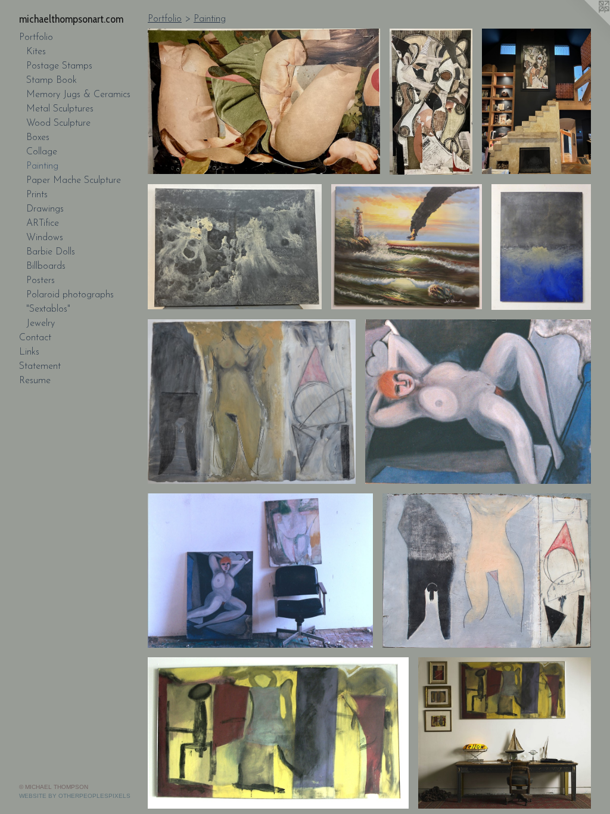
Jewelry (40, 323)
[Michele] (478, 401)
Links (29, 352)
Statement (40, 366)
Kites (36, 52)
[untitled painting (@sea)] (235, 247)
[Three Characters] (278, 732)
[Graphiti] (431, 102)
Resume (35, 381)
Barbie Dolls (50, 252)
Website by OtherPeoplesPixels (74, 796)
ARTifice (42, 223)
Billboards (46, 266)
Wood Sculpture (58, 123)
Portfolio (36, 37)
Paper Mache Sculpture (73, 180)
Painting (42, 166)
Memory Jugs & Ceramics (78, 95)
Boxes (37, 137)
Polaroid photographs (70, 295)
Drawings (45, 209)
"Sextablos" (48, 309)
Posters (40, 280)
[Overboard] (541, 247)
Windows (44, 238)
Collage (41, 152)
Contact (35, 338)
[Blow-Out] (406, 247)
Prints (37, 195)
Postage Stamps (59, 66)
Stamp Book (51, 80)
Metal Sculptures (60, 109)
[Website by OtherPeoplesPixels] (586, 24)
